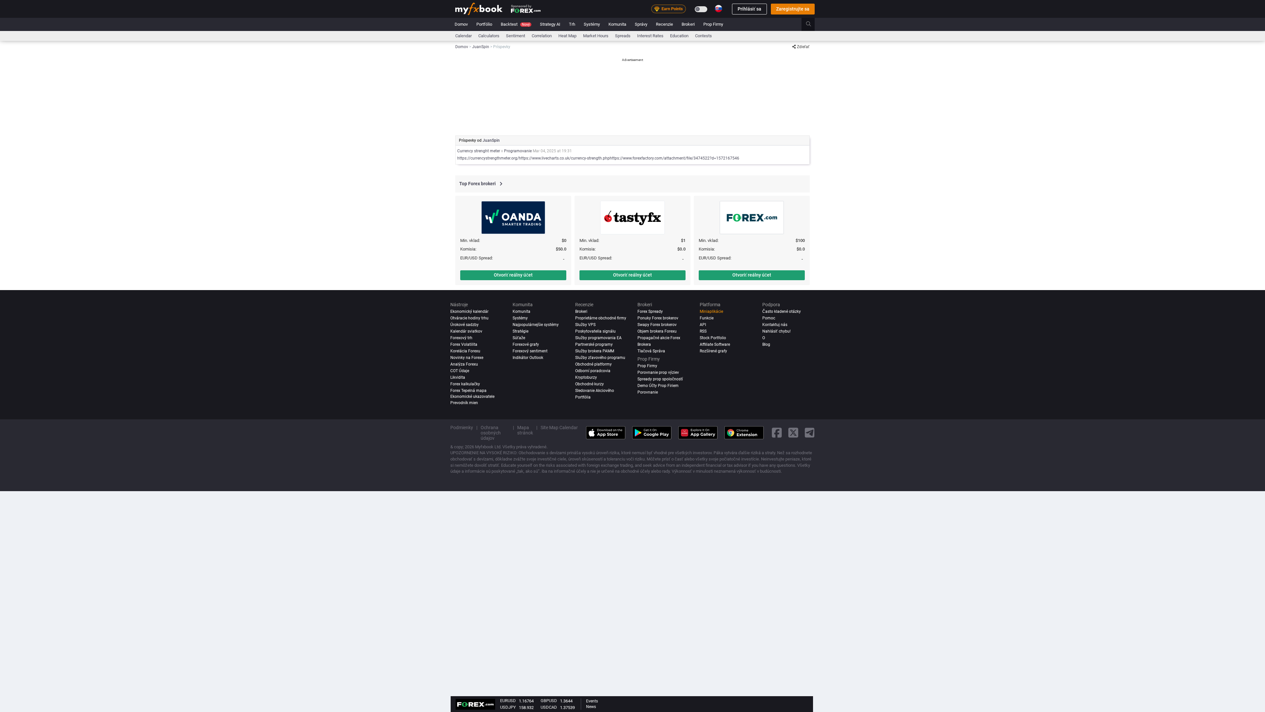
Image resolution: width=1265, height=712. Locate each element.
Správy (641, 24)
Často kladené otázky (781, 311)
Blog (766, 344)
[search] (812, 24)
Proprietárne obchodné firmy (600, 318)
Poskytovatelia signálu (595, 331)
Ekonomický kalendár (469, 311)
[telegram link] (810, 432)
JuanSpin (491, 140)
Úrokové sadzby (464, 324)
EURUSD (508, 700)
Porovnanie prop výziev (658, 372)
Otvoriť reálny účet (513, 275)
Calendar (463, 35)
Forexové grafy (526, 344)
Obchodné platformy (593, 364)
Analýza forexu (464, 364)
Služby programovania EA (598, 338)
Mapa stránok (525, 430)
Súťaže (519, 338)
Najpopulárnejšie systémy (536, 324)
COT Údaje (459, 371)
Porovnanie (647, 392)
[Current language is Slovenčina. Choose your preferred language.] (718, 9)
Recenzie (664, 24)
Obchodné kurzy (589, 384)
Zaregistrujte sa (792, 9)
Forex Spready (650, 311)
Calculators (488, 35)
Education (679, 35)
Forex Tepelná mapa (468, 390)
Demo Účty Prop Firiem (658, 385)
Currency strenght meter (478, 151)
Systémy (592, 24)
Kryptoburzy (586, 377)
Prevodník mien (464, 402)
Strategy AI (550, 24)
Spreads (623, 35)
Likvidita (457, 377)
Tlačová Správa (651, 351)
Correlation (542, 35)
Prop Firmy (713, 24)
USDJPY (508, 707)
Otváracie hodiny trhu (469, 318)
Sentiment (515, 35)
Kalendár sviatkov (466, 331)
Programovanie (518, 151)
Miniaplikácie (711, 311)
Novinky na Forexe (466, 357)
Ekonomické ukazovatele (472, 396)
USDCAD (549, 707)
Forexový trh (461, 338)
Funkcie (707, 318)
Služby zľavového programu (600, 357)
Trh (572, 24)
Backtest (515, 24)
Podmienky (461, 427)
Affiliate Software (715, 344)
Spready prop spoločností (660, 379)
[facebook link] (777, 432)
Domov (461, 24)
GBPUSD (549, 700)
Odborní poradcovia (592, 371)
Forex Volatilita (463, 344)
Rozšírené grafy (713, 351)
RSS (703, 331)
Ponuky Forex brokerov (657, 318)
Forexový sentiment (530, 351)
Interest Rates (650, 35)
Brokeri (688, 24)
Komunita (617, 24)
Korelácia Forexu (465, 351)
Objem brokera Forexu (657, 331)
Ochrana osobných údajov (491, 433)
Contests (703, 35)
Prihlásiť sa (749, 9)
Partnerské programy (594, 344)
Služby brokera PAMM (594, 351)
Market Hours (595, 35)
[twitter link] (793, 432)
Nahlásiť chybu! (776, 331)
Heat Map (567, 35)
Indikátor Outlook (528, 357)
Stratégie (520, 331)
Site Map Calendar (559, 427)
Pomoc (768, 318)
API (703, 324)
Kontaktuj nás (774, 324)
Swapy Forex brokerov (657, 324)
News (591, 706)
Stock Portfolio (713, 338)
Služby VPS (585, 324)
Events (592, 701)
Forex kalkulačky (465, 384)
